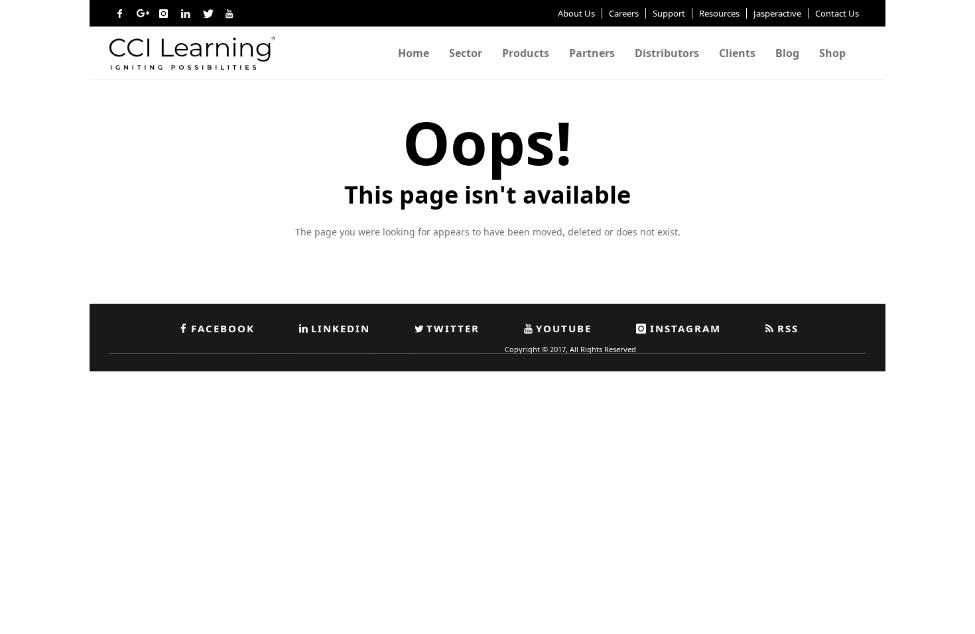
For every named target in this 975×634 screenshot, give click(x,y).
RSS (788, 328)
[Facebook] (119, 13)
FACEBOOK (223, 328)
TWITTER (453, 328)
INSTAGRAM (685, 328)
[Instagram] (163, 13)
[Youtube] (229, 13)
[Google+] (141, 13)
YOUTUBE (564, 328)
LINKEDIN (340, 328)
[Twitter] (207, 13)
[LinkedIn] (185, 13)
